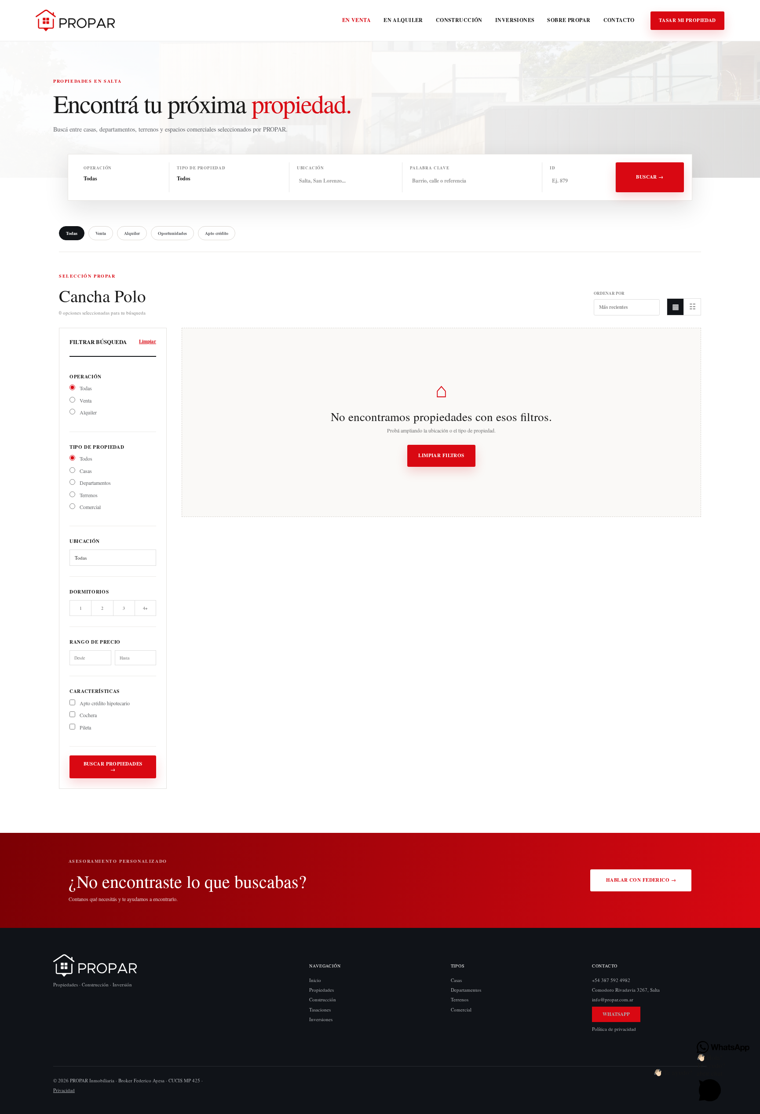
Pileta (84, 727)
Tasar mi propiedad (687, 20)
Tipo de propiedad (201, 168)
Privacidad (64, 1090)
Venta (100, 233)
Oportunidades (172, 233)
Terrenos (88, 494)
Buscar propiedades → (113, 766)
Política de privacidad (614, 1028)
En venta (356, 20)
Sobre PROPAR (568, 20)
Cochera (87, 714)
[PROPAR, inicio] (75, 20)
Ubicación (310, 168)
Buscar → (650, 176)
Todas (71, 233)
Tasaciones (320, 1009)
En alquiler (403, 20)
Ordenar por (609, 293)
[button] (673, 1072)
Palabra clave (429, 168)
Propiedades (321, 990)
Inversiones (515, 20)
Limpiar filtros (441, 455)
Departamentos (94, 482)
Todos (85, 458)
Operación (98, 168)
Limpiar (147, 341)
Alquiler (132, 233)
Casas (85, 470)
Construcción (459, 20)
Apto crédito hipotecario (104, 703)
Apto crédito (216, 233)
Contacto (619, 20)
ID (552, 168)
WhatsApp (616, 1013)
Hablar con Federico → (641, 879)
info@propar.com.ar (612, 999)
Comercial (89, 506)
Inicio (315, 980)
